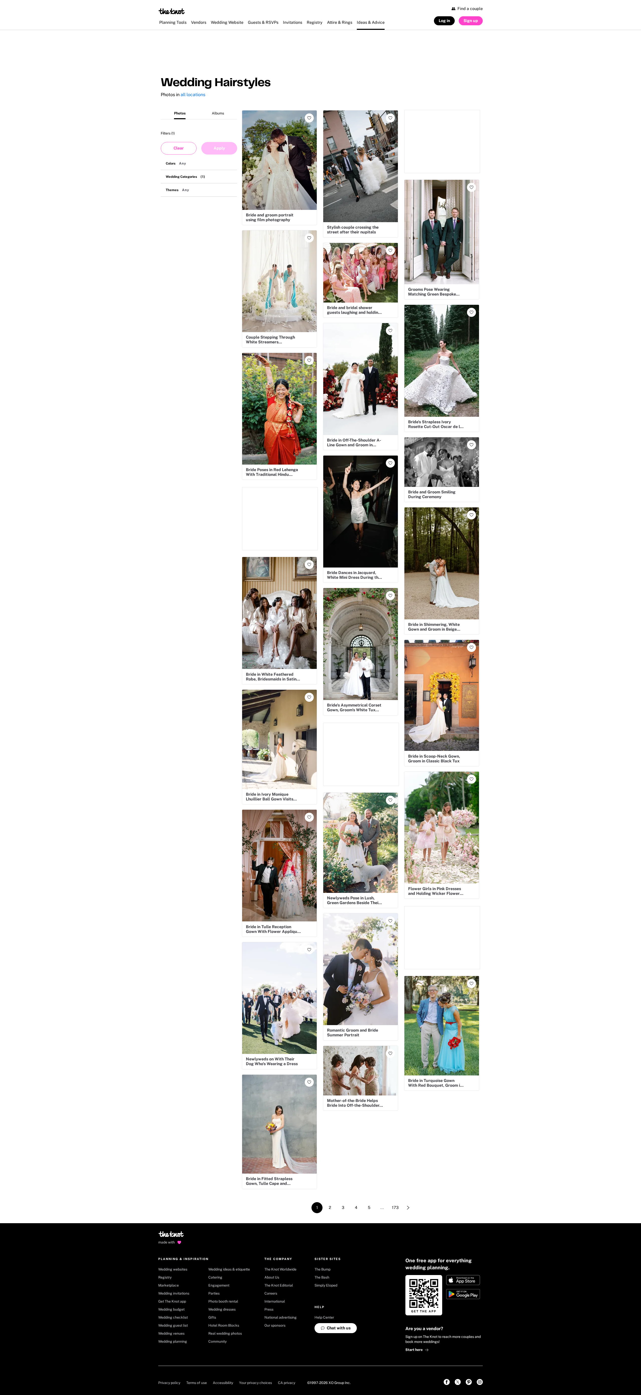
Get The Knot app (172, 1301)
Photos (180, 113)
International (274, 1301)
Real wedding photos (225, 1333)
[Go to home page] (171, 1236)
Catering (215, 1277)
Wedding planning (172, 1341)
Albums (218, 113)
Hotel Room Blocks (223, 1325)
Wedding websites (172, 1269)
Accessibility (223, 1383)
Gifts (212, 1317)
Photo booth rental (223, 1301)
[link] (447, 1382)
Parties (214, 1293)
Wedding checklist (173, 1317)
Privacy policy (169, 1383)
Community (217, 1341)
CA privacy (286, 1383)
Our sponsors (274, 1325)
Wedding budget (171, 1309)
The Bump (322, 1269)
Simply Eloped (325, 1285)
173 (395, 1207)
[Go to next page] (408, 1208)
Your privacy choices (255, 1383)
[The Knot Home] (171, 11)
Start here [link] (414, 1350)
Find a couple (470, 8)
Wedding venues (171, 1333)
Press (268, 1309)
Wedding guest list (173, 1325)
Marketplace (168, 1285)
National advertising (280, 1317)
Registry (165, 1277)
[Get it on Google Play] (463, 1294)
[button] (199, 163)
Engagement (218, 1285)
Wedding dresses (222, 1309)
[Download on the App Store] (463, 1280)
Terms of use (196, 1383)
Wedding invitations (173, 1293)
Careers (270, 1293)
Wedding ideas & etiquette (229, 1269)
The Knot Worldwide (280, 1269)
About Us (271, 1277)
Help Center (324, 1317)
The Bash (321, 1277)
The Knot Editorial (278, 1285)
